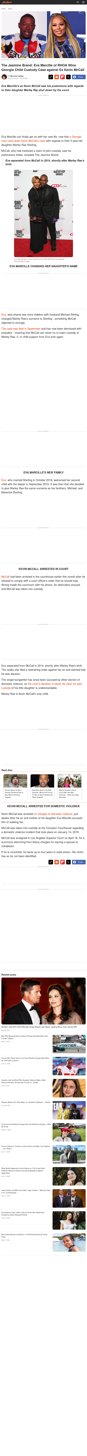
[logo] (7, 2)
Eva (3, 314)
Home (3, 8)
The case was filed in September (21, 328)
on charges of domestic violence (53, 814)
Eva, (4, 480)
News (10, 8)
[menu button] (83, 2)
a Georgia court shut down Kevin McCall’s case (41, 139)
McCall (5, 576)
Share (80, 77)
